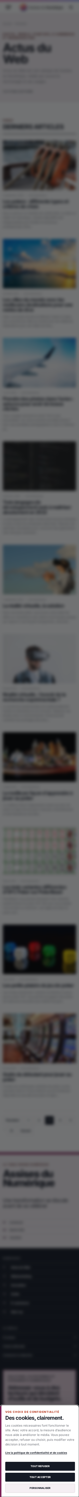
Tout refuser (40, 1466)
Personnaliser (40, 1488)
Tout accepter (40, 1477)
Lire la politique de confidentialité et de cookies (36, 1452)
